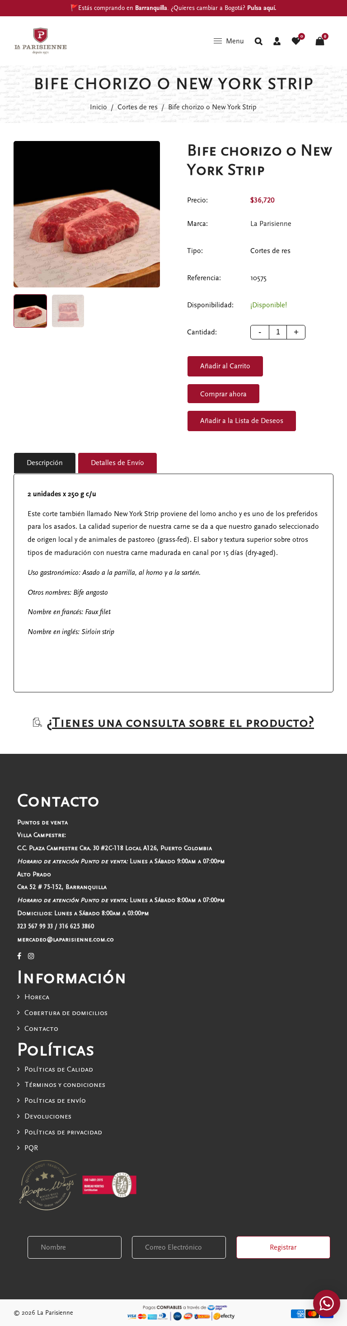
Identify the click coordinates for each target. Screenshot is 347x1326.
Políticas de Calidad (58, 1069)
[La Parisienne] (41, 40)
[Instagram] (31, 956)
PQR (31, 1148)
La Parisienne (270, 224)
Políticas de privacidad (63, 1132)
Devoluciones (47, 1116)
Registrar (283, 1247)
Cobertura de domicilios (66, 1013)
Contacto (41, 1029)
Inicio (98, 107)
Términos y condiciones (64, 1085)
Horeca (36, 997)
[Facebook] (19, 956)
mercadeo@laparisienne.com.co (65, 939)
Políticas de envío (55, 1100)
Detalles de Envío (117, 463)
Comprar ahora (223, 394)
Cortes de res (137, 107)
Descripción (45, 463)
